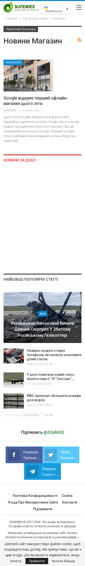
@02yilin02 (54, 432)
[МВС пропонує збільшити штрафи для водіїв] (14, 401)
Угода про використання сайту (33, 502)
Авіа (42, 313)
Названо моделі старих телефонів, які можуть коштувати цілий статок (54, 355)
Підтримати (42, 509)
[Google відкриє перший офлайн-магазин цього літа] (28, 75)
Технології (13, 62)
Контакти (69, 502)
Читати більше (63, 561)
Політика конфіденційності (35, 496)
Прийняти (37, 561)
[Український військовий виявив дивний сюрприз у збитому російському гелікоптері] (42, 317)
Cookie (67, 496)
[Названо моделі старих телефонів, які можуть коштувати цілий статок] (14, 356)
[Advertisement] (42, 219)
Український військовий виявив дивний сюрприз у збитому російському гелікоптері (42, 329)
